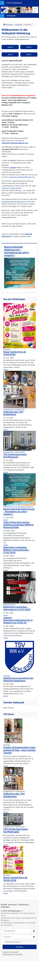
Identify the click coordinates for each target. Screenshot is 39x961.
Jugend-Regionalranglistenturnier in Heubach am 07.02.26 (18, 620)
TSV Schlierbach (13, 911)
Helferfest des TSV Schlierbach (14, 795)
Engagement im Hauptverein (14, 410)
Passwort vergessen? (11, 952)
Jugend (10, 47)
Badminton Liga (9, 605)
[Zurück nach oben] (35, 957)
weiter (5, 766)
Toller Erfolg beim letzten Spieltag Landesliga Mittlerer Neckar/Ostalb (18, 525)
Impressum (12, 904)
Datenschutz (23, 904)
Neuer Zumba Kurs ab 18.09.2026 (15, 879)
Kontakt (4, 904)
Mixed (10, 54)
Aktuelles (6, 349)
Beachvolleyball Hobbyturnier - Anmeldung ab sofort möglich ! (16, 251)
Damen (29, 47)
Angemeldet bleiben (12, 942)
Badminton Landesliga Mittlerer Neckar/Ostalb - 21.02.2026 (16, 550)
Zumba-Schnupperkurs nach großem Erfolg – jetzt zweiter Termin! (19, 750)
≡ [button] (2, 2)
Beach (29, 54)
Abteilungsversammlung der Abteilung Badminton (18, 679)
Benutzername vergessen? (12, 954)
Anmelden (19, 947)
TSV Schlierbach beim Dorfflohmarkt (15, 830)
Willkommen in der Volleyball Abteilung (18, 507)
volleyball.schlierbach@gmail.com (15, 143)
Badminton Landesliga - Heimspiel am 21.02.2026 (16, 608)
